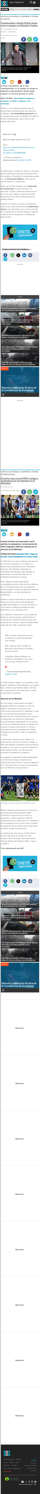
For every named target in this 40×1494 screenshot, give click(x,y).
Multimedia (16, 1468)
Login (11, 2)
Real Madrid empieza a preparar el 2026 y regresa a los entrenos (18, 101)
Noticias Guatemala (10, 16)
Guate (6, 1462)
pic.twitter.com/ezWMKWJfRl (14, 153)
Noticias (18, 1459)
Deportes (26, 16)
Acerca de (33, 1463)
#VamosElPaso (9, 150)
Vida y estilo (7, 1468)
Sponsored (7, 1471)
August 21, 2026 (11, 674)
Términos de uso (31, 1468)
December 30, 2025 (24, 160)
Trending (14, 1465)
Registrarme (19, 2)
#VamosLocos (29, 148)
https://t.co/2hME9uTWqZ (13, 148)
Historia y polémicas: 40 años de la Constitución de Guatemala (19, 389)
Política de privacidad (30, 1465)
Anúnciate (33, 1460)
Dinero (11, 1462)
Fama (17, 1462)
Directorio (33, 1470)
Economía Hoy (9, 1459)
